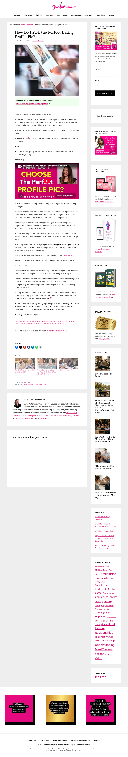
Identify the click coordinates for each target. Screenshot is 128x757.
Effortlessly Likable (71, 415)
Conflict (112, 596)
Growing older (102, 612)
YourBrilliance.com (50, 745)
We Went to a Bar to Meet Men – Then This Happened (105, 439)
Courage (99, 601)
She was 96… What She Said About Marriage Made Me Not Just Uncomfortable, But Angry (104, 406)
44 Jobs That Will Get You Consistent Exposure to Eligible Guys (104, 538)
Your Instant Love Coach (23, 418)
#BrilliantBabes (102, 566)
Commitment (109, 593)
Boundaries (101, 585)
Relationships (104, 633)
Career (98, 592)
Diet (111, 605)
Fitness (106, 609)
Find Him (27, 382)
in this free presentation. (56, 331)
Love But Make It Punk (103, 374)
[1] (28, 138)
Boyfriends (101, 589)
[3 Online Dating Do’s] (68, 363)
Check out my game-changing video (32, 103)
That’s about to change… (104, 202)
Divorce (98, 609)
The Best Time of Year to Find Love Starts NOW (25, 371)
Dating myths (102, 605)
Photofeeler (67, 255)
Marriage (100, 620)
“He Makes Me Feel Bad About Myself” (104, 467)
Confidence (101, 596)
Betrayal (110, 578)
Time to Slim (43, 418)
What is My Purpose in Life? (105, 531)
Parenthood (108, 624)
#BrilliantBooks (101, 570)
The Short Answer (40, 384)
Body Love (100, 581)
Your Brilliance (64, 6)
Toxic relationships (105, 640)
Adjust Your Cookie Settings (80, 745)
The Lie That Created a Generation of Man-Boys (105, 495)
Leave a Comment (38, 41)
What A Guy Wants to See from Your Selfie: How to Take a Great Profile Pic (46, 372)
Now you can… (104, 339)
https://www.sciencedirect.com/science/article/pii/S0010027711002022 (40, 323)
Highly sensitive (112, 617)
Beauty (105, 573)
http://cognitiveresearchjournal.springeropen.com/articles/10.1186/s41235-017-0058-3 (46, 321)
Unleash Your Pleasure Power (49, 415)
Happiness (101, 616)
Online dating (28, 384)
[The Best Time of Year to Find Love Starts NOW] (25, 363)
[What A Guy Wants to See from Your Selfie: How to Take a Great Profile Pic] (47, 363)
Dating (108, 601)
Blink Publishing (63, 745)
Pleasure (99, 628)
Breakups (112, 588)
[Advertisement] (47, 505)
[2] (51, 298)
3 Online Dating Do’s (65, 370)
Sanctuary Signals (28, 415)
